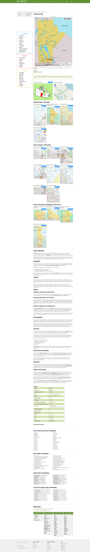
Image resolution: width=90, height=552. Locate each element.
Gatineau (65, 521)
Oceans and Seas (63, 548)
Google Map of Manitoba (39, 424)
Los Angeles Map (22, 63)
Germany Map (21, 41)
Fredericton (66, 528)
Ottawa (55, 521)
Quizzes (66, 1)
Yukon (45, 533)
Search (71, 1)
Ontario (56, 264)
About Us (34, 543)
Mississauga (56, 531)
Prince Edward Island (47, 525)
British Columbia (46, 518)
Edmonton (55, 524)
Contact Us (34, 548)
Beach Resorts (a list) (63, 543)
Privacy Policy (34, 545)
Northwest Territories (47, 530)
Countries (40, 1)
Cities (45, 1)
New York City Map (22, 57)
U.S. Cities (60, 1)
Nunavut (35, 265)
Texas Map (20, 82)
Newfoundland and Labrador (47, 529)
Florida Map (21, 75)
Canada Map (21, 37)
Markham (65, 518)
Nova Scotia (46, 521)
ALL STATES (21, 85)
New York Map (21, 79)
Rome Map (20, 62)
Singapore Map (21, 45)
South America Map (28, 14)
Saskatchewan (65, 264)
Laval (65, 515)
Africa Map (19, 15)
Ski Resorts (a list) (63, 545)
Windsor (65, 524)
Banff (55, 515)
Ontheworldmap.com (23, 547)
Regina (65, 525)
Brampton (55, 532)
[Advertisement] (45, 7)
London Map (21, 59)
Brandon (35, 433)
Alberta (45, 515)
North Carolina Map (22, 81)
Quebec (55, 525)
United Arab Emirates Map (23, 48)
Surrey (55, 535)
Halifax (55, 528)
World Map (35, 1)
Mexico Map (21, 44)
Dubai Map (21, 65)
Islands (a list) (62, 546)
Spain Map (20, 47)
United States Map (22, 51)
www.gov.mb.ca (52, 420)
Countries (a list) (49, 546)
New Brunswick (46, 522)
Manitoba (45, 524)
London (65, 517)
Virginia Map (21, 84)
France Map (21, 40)
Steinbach (36, 434)
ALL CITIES (20, 66)
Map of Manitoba (53, 16)
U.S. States (55, 1)
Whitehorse (66, 531)
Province (42, 11)
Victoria (55, 529)
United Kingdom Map (22, 50)
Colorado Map (21, 74)
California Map (21, 72)
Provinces (35, 517)
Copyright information (35, 546)
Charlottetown (66, 529)
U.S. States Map (49, 548)
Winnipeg (48, 255)
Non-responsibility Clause (20, 545)
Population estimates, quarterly (40, 508)
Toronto (55, 517)
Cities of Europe (63, 550)
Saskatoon (65, 522)
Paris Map (20, 60)
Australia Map (21, 35)
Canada (39, 11)
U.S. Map (50, 1)
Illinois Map (21, 78)
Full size (50, 82)
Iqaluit (65, 532)
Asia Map (19, 14)
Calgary (55, 522)
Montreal (55, 518)
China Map (20, 38)
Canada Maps (36, 515)
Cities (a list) (48, 545)
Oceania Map (28, 15)
